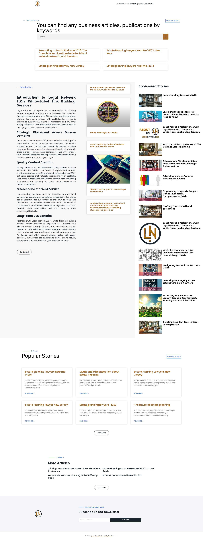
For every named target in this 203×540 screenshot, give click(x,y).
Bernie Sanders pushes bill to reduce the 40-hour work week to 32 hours (107, 88)
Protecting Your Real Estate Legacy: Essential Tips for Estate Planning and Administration (180, 298)
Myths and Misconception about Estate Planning (99, 373)
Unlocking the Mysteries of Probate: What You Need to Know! (107, 145)
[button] (101, 432)
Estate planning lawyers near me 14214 (130, 66)
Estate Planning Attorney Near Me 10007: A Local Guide (128, 469)
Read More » (29, 393)
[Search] (165, 37)
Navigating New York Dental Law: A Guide (181, 266)
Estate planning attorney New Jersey (61, 66)
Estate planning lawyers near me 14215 (45, 373)
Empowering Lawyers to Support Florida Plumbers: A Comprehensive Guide (180, 194)
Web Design (100, 537)
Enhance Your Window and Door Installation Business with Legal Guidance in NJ (180, 164)
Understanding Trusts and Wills (180, 95)
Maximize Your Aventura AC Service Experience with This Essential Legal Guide (178, 253)
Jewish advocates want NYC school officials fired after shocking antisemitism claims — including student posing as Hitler (107, 206)
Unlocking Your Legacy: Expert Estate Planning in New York (179, 281)
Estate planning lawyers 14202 (98, 404)
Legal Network (108, 537)
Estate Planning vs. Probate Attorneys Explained (178, 177)
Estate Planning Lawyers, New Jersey (152, 373)
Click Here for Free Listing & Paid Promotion (135, 3)
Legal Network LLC (110, 535)
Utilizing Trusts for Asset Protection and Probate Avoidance (74, 469)
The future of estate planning (152, 404)
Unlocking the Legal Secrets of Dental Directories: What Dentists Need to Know (181, 114)
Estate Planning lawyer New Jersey (46, 404)
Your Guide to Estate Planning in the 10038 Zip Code (73, 476)
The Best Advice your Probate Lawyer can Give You (108, 190)
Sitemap (93, 537)
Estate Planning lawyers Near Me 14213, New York (133, 52)
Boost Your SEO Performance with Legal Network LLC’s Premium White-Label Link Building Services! (182, 129)
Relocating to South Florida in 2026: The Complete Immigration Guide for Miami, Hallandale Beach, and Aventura (63, 53)
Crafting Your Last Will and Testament (177, 207)
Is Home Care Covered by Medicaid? (122, 475)
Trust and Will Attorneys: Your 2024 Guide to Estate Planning (182, 145)
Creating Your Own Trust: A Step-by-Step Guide (181, 323)
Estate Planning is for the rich (104, 132)
